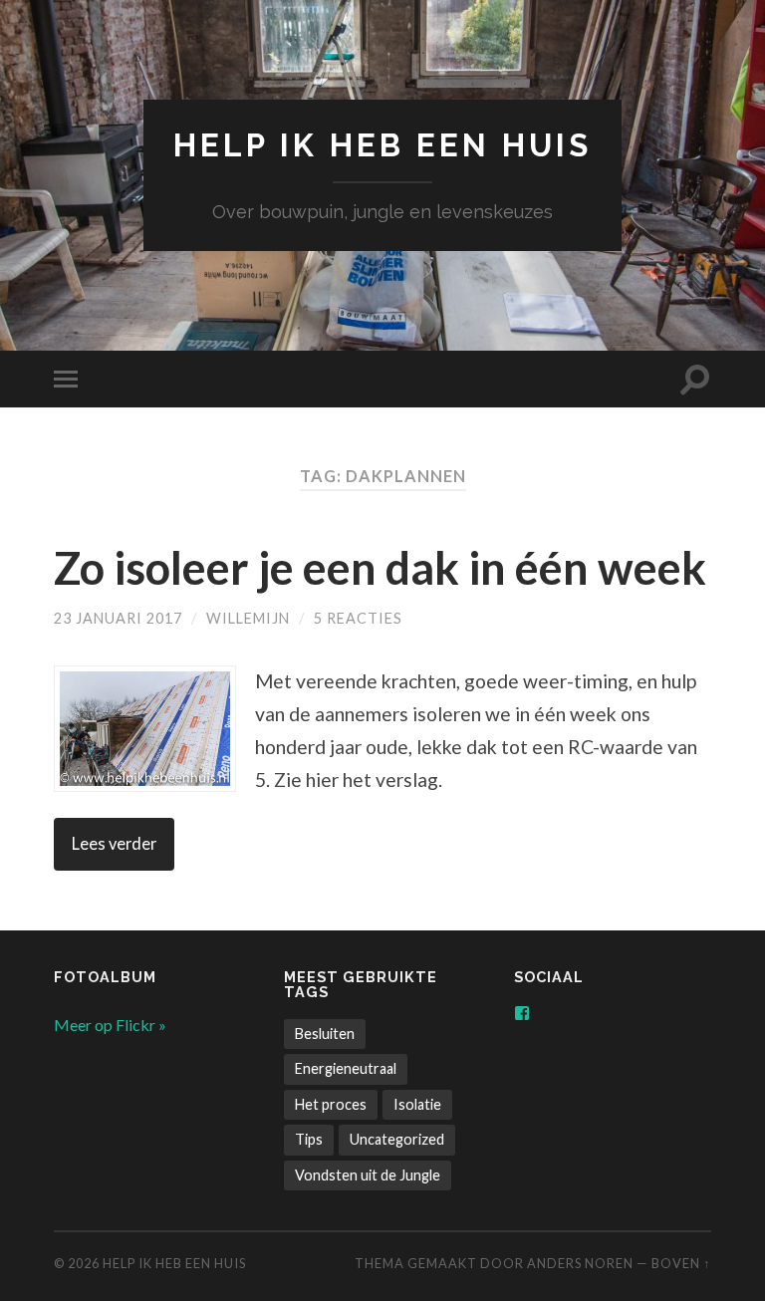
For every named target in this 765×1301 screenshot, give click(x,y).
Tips (309, 1139)
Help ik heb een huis (382, 145)
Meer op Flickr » (110, 1024)
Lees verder (114, 844)
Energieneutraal (345, 1068)
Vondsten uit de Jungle (367, 1175)
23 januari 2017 (118, 618)
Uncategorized (397, 1139)
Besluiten (325, 1033)
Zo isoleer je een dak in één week (380, 568)
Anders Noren (580, 1263)
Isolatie (417, 1104)
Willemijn (248, 618)
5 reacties (358, 618)
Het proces (331, 1104)
